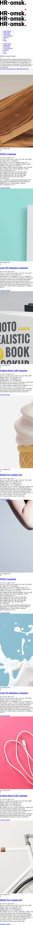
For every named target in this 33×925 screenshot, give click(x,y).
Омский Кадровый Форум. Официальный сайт (14, 69)
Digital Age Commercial (11, 475)
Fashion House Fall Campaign (13, 370)
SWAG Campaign (8, 154)
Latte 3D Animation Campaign (14, 268)
